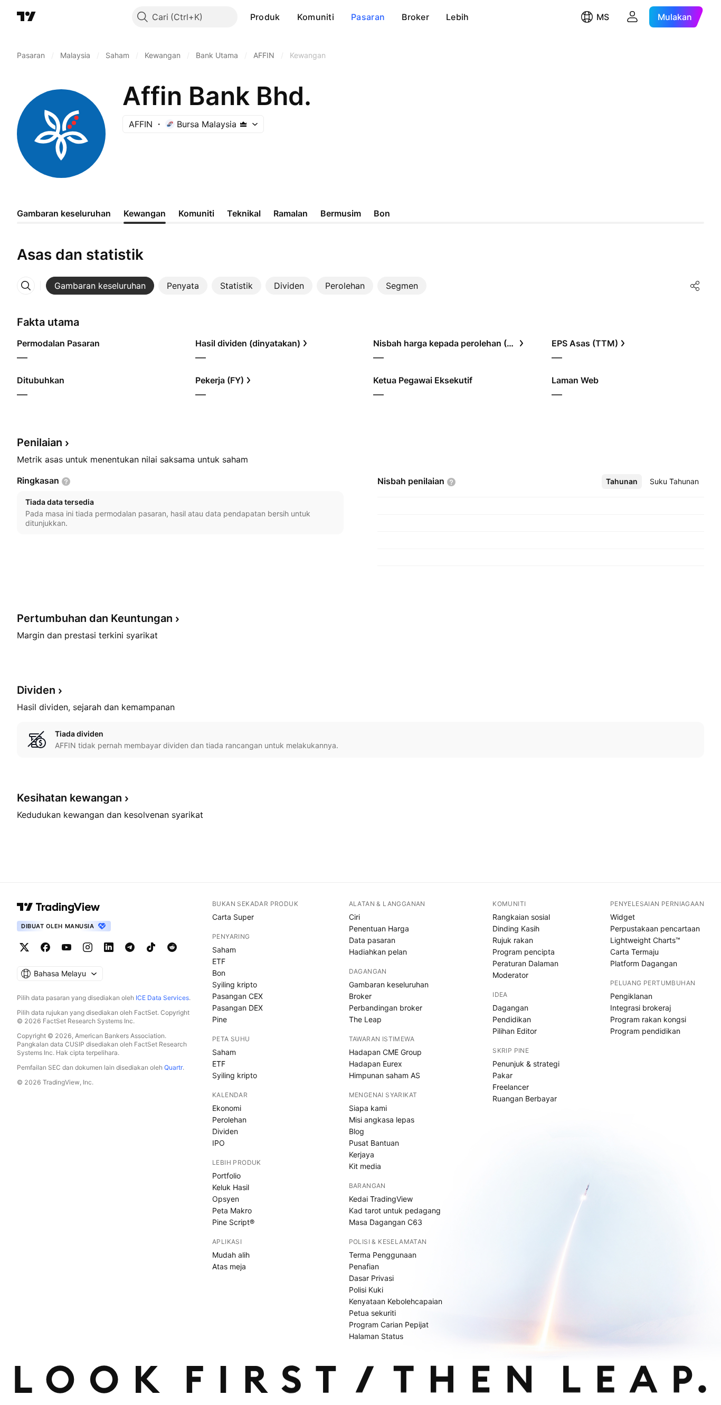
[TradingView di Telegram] (129, 947)
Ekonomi (226, 1108)
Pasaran (368, 17)
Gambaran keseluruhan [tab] (64, 213)
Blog (356, 1131)
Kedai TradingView (381, 1198)
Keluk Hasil (230, 1187)
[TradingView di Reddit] (172, 947)
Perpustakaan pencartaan (655, 928)
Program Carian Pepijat (389, 1324)
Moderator (510, 974)
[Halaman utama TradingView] (58, 907)
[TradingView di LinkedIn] (108, 947)
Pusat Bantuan (374, 1142)
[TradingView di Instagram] (87, 947)
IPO (218, 1142)
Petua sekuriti (372, 1312)
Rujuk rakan (512, 940)
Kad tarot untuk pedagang (395, 1210)
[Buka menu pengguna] (632, 16)
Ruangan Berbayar (524, 1098)
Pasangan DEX (237, 1007)
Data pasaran (372, 940)
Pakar (502, 1075)
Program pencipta (523, 951)
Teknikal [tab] (244, 213)
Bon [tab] (382, 213)
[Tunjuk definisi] (66, 481)
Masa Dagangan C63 (385, 1222)
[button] (288, 16)
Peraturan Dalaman (525, 963)
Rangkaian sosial (521, 916)
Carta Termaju (634, 951)
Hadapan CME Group (385, 1052)
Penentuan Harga (379, 928)
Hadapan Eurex (375, 1063)
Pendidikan (511, 1019)
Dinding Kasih (515, 928)
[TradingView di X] (24, 947)
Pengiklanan (631, 996)
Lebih (457, 17)
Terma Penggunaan (382, 1254)
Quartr (173, 1067)
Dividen (225, 1131)
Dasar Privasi (371, 1278)
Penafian (364, 1266)
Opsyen (225, 1198)
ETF (218, 961)
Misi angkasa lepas (381, 1119)
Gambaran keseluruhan (389, 984)
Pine (219, 1019)
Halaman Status (376, 1336)
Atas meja (229, 1266)
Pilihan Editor (514, 1030)
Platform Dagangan (643, 963)
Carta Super (233, 916)
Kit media (365, 1166)
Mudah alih (231, 1254)
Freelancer (510, 1086)
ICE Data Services (162, 998)
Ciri (354, 916)
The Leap (365, 1019)
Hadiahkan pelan (378, 951)
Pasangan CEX (237, 996)
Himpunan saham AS (384, 1075)
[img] (243, 124)
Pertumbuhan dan (95, 618)
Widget (622, 916)
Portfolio (226, 1175)
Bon (218, 972)
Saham (224, 949)
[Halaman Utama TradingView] (26, 17)
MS (602, 17)
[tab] (100, 286)
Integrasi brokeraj (640, 1007)
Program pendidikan (645, 1030)
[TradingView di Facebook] (45, 947)
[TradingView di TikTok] (151, 947)
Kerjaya (361, 1154)
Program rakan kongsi (648, 1019)
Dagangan (510, 1007)
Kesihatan (69, 797)
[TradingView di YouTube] (66, 947)
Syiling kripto (234, 984)
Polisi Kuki (366, 1289)
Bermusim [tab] (340, 213)
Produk (265, 17)
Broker (415, 17)
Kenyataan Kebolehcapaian (395, 1301)
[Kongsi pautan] (695, 286)
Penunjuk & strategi (525, 1063)
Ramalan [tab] (290, 213)
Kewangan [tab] (145, 213)
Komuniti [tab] (196, 213)
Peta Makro (232, 1210)
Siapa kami (368, 1108)
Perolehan (229, 1119)
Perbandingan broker (385, 1007)
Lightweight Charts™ (645, 940)
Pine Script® (233, 1222)
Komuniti (315, 17)
